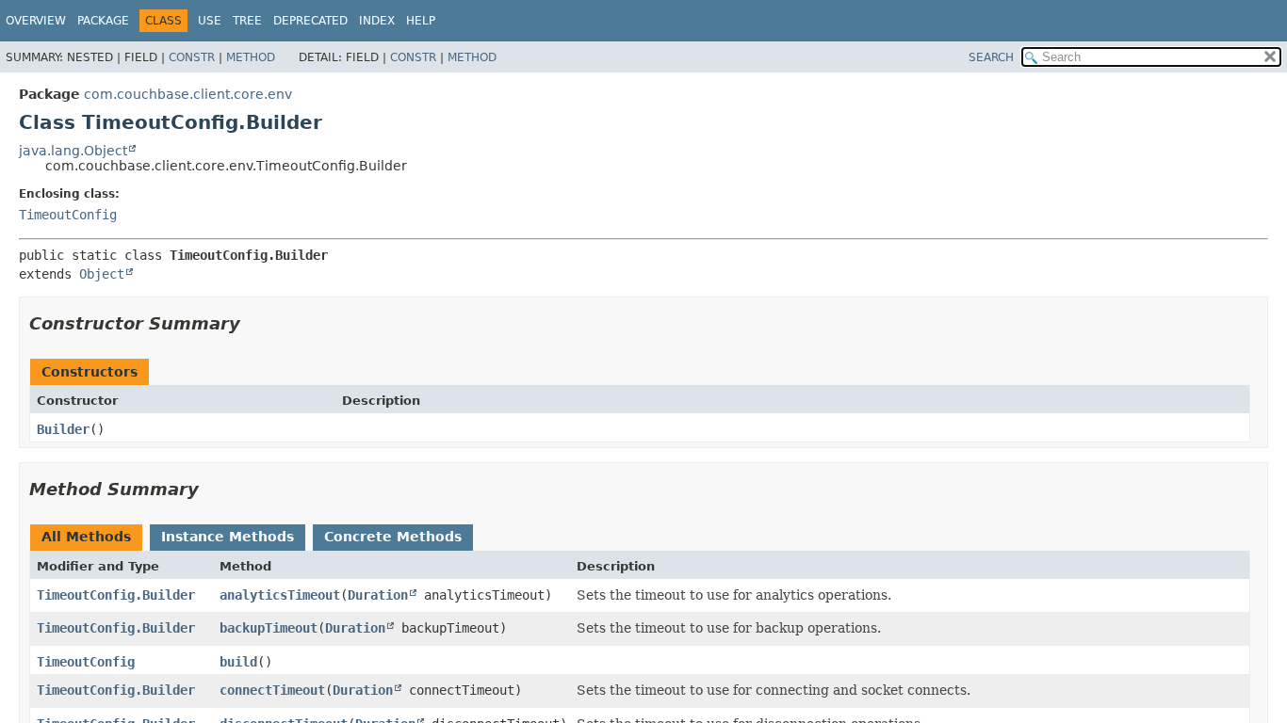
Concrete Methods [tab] (393, 536)
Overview (36, 20)
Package (103, 20)
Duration (378, 594)
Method (250, 57)
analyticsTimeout (280, 594)
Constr (192, 57)
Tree (247, 20)
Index (377, 20)
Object (101, 273)
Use (209, 20)
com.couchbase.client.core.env (188, 94)
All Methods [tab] (86, 536)
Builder (63, 429)
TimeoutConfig (68, 214)
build (238, 661)
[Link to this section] (253, 323)
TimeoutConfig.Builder (116, 594)
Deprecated (310, 20)
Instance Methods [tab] (227, 536)
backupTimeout (269, 627)
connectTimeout (272, 690)
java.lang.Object (73, 150)
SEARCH (991, 57)
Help (420, 20)
